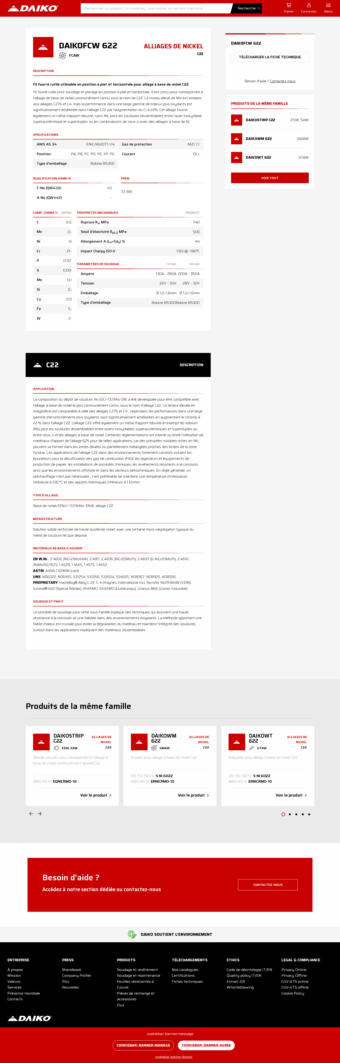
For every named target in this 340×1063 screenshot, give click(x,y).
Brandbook (71, 970)
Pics (65, 981)
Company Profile (76, 975)
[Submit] (248, 8)
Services (14, 987)
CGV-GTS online (295, 981)
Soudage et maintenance (138, 975)
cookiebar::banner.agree (206, 1045)
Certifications (183, 975)
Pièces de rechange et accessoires (136, 996)
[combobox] (171, 8)
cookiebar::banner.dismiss (173, 1056)
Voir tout (270, 177)
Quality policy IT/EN (244, 975)
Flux (120, 1005)
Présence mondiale (23, 993)
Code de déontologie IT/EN (249, 970)
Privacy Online (293, 970)
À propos (15, 970)
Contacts (15, 999)
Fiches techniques (187, 981)
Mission (14, 975)
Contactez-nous (283, 81)
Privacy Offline (294, 975)
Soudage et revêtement (137, 970)
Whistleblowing (240, 987)
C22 (52, 364)
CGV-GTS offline (295, 987)
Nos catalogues (185, 970)
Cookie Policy (292, 993)
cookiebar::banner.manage (143, 1045)
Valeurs (13, 981)
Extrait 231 (236, 981)
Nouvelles (70, 987)
